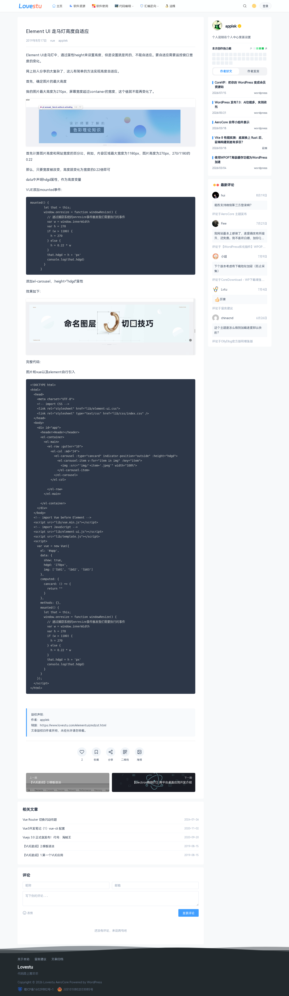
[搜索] (245, 6)
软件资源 (79, 6)
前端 (264, 148)
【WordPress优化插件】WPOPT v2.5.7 (247, 247)
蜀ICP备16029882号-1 (39, 989)
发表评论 (188, 913)
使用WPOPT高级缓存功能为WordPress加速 (241, 159)
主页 (59, 6)
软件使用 (102, 6)
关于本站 (23, 959)
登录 (265, 6)
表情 (30, 913)
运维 (172, 6)
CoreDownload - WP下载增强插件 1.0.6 (248, 280)
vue (52, 40)
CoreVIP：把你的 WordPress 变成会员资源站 (240, 84)
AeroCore (62, 982)
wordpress (260, 93)
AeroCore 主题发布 (234, 214)
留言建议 (227, 308)
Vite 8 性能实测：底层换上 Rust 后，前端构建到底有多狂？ (239, 140)
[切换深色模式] (254, 6)
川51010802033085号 (78, 989)
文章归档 (57, 959)
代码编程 (125, 6)
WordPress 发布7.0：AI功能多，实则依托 (241, 104)
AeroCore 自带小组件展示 (232, 122)
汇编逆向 (150, 6)
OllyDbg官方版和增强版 (237, 341)
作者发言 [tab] (253, 71)
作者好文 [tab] (226, 71)
